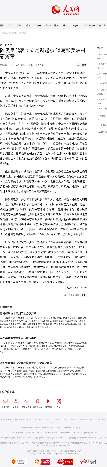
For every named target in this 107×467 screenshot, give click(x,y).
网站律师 (92, 419)
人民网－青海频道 (35, 65)
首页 (2, 25)
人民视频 (48, 407)
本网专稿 (22, 33)
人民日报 (5, 407)
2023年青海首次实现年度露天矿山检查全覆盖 (26, 362)
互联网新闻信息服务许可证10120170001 (16, 438)
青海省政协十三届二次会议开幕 (18, 313)
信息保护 (101, 419)
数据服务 (74, 419)
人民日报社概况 (7, 419)
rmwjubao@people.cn (89, 433)
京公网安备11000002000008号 (58, 446)
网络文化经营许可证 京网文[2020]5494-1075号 (50, 443)
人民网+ (16, 407)
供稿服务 (65, 419)
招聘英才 (38, 419)
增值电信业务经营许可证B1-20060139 (50, 438)
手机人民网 (26, 407)
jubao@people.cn (79, 427)
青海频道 (12, 33)
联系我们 (53, 422)
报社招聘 (29, 419)
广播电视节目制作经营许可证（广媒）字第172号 (87, 438)
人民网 (3, 33)
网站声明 (83, 419)
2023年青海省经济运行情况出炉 (18, 338)
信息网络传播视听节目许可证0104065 (15, 443)
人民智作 (59, 407)
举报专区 (101, 25)
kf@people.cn (30, 433)
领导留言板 (37, 407)
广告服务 (47, 419)
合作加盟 (56, 419)
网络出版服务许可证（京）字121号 (84, 443)
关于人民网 (19, 419)
